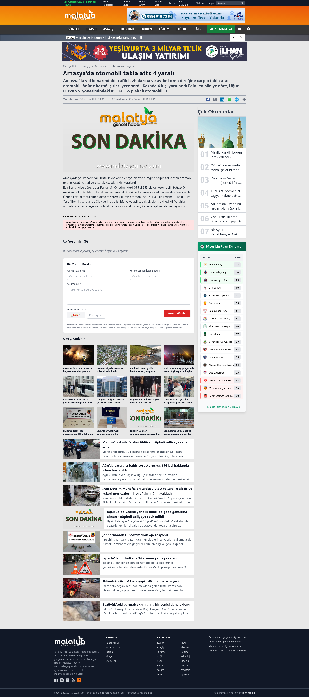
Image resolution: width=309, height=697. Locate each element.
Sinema (185, 660)
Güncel (73, 29)
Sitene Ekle (158, 3)
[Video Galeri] (239, 29)
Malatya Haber (71, 66)
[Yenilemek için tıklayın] (76, 315)
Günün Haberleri (108, 3)
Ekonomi (127, 29)
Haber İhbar (126, 3)
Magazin (185, 669)
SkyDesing (249, 692)
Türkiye (146, 29)
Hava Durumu (183, 3)
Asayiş (108, 29)
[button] (233, 37)
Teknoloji (185, 656)
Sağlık (181, 29)
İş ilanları (186, 674)
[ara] (242, 3)
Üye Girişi (111, 660)
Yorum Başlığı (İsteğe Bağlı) (145, 270)
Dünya (184, 665)
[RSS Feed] (79, 680)
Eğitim (164, 29)
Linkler (172, 3)
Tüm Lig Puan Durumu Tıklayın (223, 406)
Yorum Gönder (177, 313)
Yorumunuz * (74, 283)
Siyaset (91, 29)
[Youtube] (73, 680)
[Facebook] (56, 680)
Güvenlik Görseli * (77, 309)
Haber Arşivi (142, 3)
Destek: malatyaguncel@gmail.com (227, 637)
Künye (210, 3)
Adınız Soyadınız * (77, 270)
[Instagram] (68, 680)
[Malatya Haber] (80, 15)
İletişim (200, 3)
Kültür (160, 665)
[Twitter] (62, 680)
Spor (159, 660)
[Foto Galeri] (248, 29)
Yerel (159, 674)
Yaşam (160, 669)
